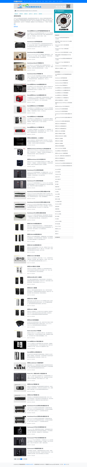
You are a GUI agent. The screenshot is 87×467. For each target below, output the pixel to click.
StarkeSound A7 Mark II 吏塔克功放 (61, 48)
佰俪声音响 (57, 186)
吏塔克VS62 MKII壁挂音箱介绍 (60, 123)
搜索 (65, 464)
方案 (32, 1)
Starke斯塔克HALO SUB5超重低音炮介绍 (62, 87)
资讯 (27, 1)
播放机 (54, 1)
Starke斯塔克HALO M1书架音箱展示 (61, 92)
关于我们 (61, 464)
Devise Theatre (58, 226)
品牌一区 (30, 13)
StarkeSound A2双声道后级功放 (61, 77)
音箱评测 (21, 13)
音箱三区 (56, 233)
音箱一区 (56, 231)
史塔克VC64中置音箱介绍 (59, 160)
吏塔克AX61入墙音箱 (59, 143)
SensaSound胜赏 (58, 204)
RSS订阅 (67, 464)
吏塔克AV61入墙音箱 (59, 68)
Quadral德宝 (57, 194)
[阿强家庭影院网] (18, 1)
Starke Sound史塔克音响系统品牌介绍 (62, 37)
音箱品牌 (26, 10)
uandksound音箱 (58, 221)
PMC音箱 (57, 218)
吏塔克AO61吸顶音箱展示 (59, 145)
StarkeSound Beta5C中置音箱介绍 (61, 82)
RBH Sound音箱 (58, 213)
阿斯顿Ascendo (58, 228)
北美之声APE (57, 176)
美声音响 (56, 181)
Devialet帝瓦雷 (58, 169)
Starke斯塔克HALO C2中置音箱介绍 (61, 97)
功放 (43, 1)
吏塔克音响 (35, 10)
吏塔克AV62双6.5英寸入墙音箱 (60, 136)
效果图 (37, 1)
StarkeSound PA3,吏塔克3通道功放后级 (62, 121)
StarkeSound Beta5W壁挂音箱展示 (61, 80)
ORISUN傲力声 (58, 179)
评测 (29, 1)
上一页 (18, 459)
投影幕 (50, 1)
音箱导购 (40, 13)
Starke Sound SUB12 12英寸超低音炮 (62, 44)
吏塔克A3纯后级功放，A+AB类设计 (61, 100)
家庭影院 (17, 10)
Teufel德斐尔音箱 (58, 201)
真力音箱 (56, 184)
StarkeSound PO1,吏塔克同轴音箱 (61, 111)
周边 (57, 1)
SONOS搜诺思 (57, 171)
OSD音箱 (56, 191)
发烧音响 (60, 1)
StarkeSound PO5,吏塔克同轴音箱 (61, 108)
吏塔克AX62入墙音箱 (59, 140)
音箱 (40, 1)
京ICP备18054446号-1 (29, 464)
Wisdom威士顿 (58, 189)
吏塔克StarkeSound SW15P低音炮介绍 (62, 106)
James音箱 (57, 196)
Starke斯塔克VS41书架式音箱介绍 (61, 150)
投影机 (46, 1)
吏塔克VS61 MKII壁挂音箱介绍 (60, 128)
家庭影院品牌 (22, 10)
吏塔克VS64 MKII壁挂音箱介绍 (60, 126)
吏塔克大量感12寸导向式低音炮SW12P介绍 (63, 54)
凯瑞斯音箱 (57, 208)
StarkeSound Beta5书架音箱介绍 (61, 85)
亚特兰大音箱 (57, 199)
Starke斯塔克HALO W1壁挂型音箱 (61, 95)
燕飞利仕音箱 (57, 223)
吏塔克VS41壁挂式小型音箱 (60, 133)
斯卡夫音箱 (57, 216)
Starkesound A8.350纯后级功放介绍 (62, 65)
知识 (34, 1)
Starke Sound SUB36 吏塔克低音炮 (61, 52)
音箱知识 (25, 13)
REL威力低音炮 (58, 211)
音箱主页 (16, 13)
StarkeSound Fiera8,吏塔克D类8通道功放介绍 (63, 58)
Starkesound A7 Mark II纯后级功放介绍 (62, 62)
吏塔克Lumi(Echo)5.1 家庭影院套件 (61, 153)
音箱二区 (30, 10)
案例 (24, 1)
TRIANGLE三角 (58, 174)
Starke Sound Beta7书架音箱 (60, 148)
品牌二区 (35, 13)
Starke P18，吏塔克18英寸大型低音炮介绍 (63, 155)
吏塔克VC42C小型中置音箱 (60, 131)
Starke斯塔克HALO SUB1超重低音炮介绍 (62, 90)
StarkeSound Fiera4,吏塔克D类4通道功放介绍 (63, 165)
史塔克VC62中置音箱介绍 (59, 158)
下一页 (25, 459)
